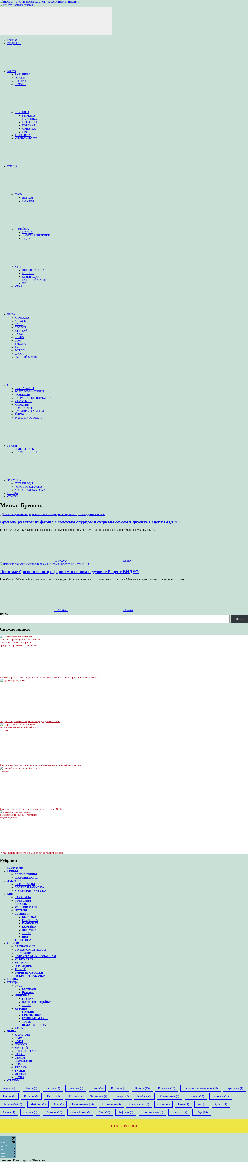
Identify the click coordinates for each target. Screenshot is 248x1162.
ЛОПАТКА (29, 128)
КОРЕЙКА (29, 125)
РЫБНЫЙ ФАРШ (26, 356)
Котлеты (196, 1096)
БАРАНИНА (23, 74)
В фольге (166, 1088)
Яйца (202, 1112)
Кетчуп (122, 1096)
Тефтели (126, 1112)
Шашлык (179, 1112)
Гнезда (9, 1096)
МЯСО (11, 71)
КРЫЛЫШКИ (31, 276)
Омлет (163, 1104)
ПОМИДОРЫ (23, 407)
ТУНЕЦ (20, 347)
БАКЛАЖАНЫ (24, 388)
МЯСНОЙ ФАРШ (26, 138)
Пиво (183, 1104)
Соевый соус (80, 1112)
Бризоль (53, 1088)
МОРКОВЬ (22, 404)
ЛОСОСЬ (21, 327)
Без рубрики (15, 867)
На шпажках (139, 1104)
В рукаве (118, 1088)
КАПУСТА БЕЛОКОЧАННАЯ (34, 398)
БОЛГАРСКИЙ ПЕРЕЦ (29, 391)
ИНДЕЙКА (22, 228)
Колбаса (144, 1096)
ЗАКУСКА (14, 480)
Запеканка (98, 1096)
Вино (97, 1088)
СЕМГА (19, 337)
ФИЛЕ (26, 238)
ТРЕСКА (20, 343)
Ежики (53, 1096)
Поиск (4, 613)
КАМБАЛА (22, 317)
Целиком (27, 197)
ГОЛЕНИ (28, 273)
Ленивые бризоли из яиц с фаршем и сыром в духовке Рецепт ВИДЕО (69, 571)
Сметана (54, 1112)
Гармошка (234, 1088)
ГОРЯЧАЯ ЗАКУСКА (28, 486)
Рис (202, 1104)
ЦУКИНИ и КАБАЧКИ (29, 411)
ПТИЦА (12, 166)
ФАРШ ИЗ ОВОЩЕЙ (28, 417)
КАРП (19, 324)
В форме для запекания (201, 1088)
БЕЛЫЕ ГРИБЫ (25, 448)
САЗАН (19, 334)
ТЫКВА (20, 414)
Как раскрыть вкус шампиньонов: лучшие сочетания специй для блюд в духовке (41, 765)
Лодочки (220, 1096)
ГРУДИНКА (29, 118)
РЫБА (11, 314)
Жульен (75, 1096)
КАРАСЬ (20, 320)
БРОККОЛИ (22, 394)
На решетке (111, 1104)
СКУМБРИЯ (23, 1060)
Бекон (31, 1088)
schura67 (128, 560)
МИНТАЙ (21, 330)
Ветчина (75, 1088)
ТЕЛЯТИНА (23, 135)
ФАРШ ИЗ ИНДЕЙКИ (36, 235)
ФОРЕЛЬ (20, 350)
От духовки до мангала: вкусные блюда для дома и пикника (30, 721)
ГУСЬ (18, 194)
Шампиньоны (152, 1112)
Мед (59, 1104)
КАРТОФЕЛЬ (23, 401)
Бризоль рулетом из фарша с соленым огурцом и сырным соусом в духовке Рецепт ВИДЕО (90, 522)
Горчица (31, 1096)
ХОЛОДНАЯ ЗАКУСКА (30, 489)
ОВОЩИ (13, 384)
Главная (12, 39)
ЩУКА (19, 353)
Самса (9, 1112)
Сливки (30, 1112)
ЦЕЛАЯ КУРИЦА (33, 270)
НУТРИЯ (20, 84)
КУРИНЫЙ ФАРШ (34, 279)
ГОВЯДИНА (23, 77)
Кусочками (28, 200)
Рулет (221, 1104)
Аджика (10, 1088)
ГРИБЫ (12, 445)
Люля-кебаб (12, 1104)
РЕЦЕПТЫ (14, 43)
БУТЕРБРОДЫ (24, 483)
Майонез (38, 1104)
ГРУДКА (27, 232)
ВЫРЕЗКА (28, 115)
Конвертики (169, 1096)
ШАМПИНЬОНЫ (26, 452)
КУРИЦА (21, 266)
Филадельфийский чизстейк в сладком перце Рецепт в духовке (31, 852)
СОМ (18, 340)
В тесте (142, 1088)
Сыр (104, 1112)
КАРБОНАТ (29, 122)
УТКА (19, 286)
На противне (83, 1104)
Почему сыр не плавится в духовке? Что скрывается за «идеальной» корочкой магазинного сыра (49, 677)
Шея (24, 131)
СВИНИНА (22, 112)
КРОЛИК (20, 81)
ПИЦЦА (12, 493)
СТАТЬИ (13, 496)
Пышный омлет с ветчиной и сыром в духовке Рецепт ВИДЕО (31, 809)
